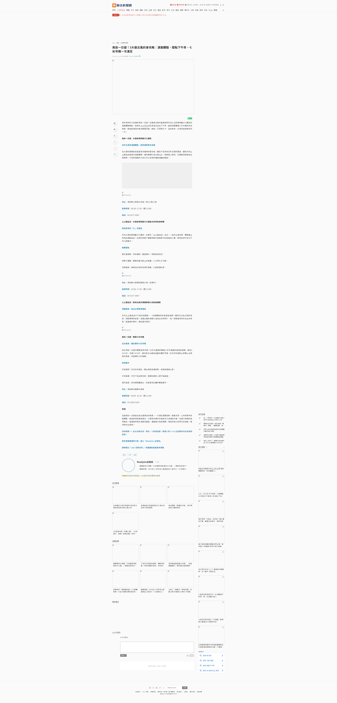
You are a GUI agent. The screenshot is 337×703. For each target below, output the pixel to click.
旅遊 (117, 43)
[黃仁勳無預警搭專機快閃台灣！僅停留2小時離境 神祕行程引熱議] (211, 534)
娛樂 (137, 10)
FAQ (143, 692)
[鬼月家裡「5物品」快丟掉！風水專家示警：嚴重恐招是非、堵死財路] (211, 509)
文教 (192, 10)
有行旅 (203, 5)
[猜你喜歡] (224, 447)
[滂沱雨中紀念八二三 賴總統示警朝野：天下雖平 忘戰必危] (211, 559)
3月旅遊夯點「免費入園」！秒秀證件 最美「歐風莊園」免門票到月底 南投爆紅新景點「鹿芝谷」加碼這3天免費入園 (125, 532)
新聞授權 (153, 692)
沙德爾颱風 (121, 10)
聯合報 (174, 5)
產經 (159, 10)
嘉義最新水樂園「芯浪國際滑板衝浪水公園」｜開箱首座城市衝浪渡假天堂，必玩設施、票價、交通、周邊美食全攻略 (164, 466)
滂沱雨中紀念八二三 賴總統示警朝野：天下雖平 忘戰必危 (211, 570)
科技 (205, 10)
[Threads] (114, 135)
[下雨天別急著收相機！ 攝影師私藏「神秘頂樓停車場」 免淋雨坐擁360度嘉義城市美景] (153, 553)
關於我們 (192, 692)
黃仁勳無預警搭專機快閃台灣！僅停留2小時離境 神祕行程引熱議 (210, 545)
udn (114, 43)
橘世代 (186, 10)
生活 (172, 10)
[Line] (114, 129)
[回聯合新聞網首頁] (114, 5)
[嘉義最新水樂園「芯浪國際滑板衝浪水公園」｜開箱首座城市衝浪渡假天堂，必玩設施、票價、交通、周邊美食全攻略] (125, 553)
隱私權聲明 (171, 692)
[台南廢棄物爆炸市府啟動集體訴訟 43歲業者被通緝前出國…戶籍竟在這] (211, 634)
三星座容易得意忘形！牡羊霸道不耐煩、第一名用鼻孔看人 (210, 595)
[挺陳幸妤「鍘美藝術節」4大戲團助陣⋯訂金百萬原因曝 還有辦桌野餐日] (125, 579)
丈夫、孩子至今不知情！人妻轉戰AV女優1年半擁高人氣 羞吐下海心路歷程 (210, 495)
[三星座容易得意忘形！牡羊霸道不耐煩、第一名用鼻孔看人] (211, 584)
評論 (196, 10)
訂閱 (184, 688)
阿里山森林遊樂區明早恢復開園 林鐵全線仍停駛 (214, 430)
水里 (129, 455)
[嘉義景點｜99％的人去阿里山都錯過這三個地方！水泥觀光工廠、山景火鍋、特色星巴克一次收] (153, 579)
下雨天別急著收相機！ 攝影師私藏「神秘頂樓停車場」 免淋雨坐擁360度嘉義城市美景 (153, 564)
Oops (211, 10)
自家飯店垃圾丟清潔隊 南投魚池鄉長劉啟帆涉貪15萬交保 (125, 506)
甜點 (135, 455)
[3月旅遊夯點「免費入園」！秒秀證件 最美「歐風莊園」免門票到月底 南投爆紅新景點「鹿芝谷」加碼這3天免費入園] (125, 521)
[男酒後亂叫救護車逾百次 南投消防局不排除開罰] (153, 495)
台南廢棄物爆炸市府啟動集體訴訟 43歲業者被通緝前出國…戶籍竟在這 (211, 646)
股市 (163, 10)
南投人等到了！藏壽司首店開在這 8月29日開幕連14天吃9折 (214, 442)
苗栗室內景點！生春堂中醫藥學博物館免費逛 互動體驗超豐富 (214, 436)
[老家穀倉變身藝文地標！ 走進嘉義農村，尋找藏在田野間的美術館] (181, 553)
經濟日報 (181, 5)
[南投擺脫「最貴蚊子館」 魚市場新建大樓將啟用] (181, 495)
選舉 (132, 10)
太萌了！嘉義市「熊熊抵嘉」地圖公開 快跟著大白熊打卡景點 (180, 590)
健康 (181, 10)
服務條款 (160, 692)
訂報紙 (186, 692)
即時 (114, 10)
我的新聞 (216, 5)
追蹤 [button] (158, 462)
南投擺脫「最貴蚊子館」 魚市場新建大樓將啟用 (180, 506)
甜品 (124, 455)
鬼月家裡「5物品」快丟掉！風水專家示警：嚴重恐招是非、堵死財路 (211, 520)
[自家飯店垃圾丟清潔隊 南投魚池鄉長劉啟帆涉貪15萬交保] (125, 495)
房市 (168, 10)
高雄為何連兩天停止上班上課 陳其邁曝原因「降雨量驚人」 (211, 470)
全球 (146, 10)
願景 (209, 5)
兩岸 (201, 10)
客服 (147, 692)
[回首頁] (124, 5)
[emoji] (187, 655)
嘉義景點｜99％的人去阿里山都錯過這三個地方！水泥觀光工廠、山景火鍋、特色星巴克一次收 (164, 469)
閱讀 (215, 10)
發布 (191, 655)
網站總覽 (199, 692)
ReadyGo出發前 (133, 56)
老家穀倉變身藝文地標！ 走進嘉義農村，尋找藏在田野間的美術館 (180, 564)
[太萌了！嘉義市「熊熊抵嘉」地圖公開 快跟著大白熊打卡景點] (181, 579)
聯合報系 (179, 692)
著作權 (165, 692)
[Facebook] (114, 123)
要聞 (128, 10)
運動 (141, 10)
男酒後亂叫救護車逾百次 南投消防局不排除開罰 (153, 506)
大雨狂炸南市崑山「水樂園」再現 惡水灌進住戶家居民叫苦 (210, 620)
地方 (154, 10)
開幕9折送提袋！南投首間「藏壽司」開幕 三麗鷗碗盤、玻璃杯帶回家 (214, 425)
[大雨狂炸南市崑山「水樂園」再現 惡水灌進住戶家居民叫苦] (211, 609)
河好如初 (189, 5)
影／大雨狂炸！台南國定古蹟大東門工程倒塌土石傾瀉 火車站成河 (214, 419)
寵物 (177, 10)
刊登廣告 (137, 692)
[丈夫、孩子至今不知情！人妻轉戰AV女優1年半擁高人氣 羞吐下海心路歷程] (211, 483)
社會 (150, 10)
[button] (220, 5)
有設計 (197, 5)
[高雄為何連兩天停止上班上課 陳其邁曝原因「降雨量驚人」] (211, 458)
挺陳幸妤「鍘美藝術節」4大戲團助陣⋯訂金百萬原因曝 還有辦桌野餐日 (125, 590)
